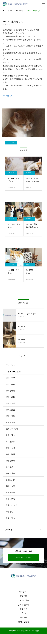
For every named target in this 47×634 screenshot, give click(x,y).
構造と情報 (10, 461)
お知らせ (23, 609)
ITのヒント (11, 142)
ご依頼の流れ (23, 600)
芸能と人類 (10, 480)
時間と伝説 (10, 448)
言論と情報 (10, 499)
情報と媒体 (10, 384)
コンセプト (23, 592)
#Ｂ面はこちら (9, 96)
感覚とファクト (12, 429)
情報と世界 (10, 378)
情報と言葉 (10, 403)
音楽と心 (9, 512)
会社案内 (23, 617)
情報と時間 (10, 391)
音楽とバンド (11, 505)
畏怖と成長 (10, 473)
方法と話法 (10, 442)
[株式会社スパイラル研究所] (15, 4)
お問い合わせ (23, 622)
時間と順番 (10, 454)
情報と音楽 (10, 416)
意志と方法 (10, 422)
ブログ (23, 613)
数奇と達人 (10, 435)
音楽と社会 (10, 518)
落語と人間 (10, 486)
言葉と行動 (10, 492)
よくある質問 (23, 605)
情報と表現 (10, 397)
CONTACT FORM (23, 557)
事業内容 (23, 596)
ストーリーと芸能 (13, 372)
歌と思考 (9, 467)
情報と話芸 (10, 410)
